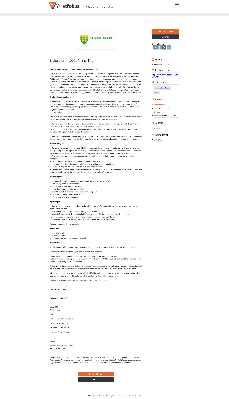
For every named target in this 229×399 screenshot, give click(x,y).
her (64, 289)
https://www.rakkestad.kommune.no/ (165, 76)
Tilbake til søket (96, 374)
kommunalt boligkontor (162, 88)
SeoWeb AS (136, 396)
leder (156, 92)
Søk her (96, 380)
